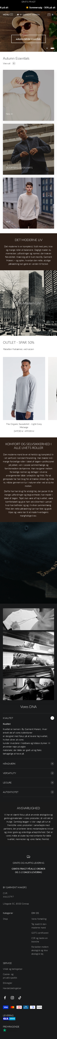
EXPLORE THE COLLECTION (28, 35)
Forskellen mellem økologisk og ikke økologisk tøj (40, 950)
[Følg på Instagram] (12, 998)
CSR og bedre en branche (39, 940)
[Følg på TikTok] (20, 998)
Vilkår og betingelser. (13, 969)
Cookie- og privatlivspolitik (10, 976)
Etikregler (7, 983)
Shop (5, 918)
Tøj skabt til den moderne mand (38, 926)
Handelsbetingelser (12, 988)
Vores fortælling (39, 918)
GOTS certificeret (39, 932)
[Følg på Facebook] (5, 998)
